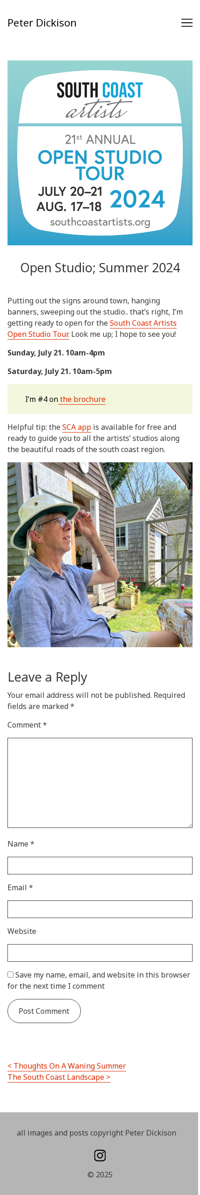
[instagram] (100, 1155)
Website (21, 931)
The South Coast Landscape (55, 1077)
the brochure (82, 399)
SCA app (76, 427)
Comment (27, 725)
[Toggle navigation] (187, 22)
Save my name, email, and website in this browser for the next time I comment (98, 980)
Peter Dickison (42, 22)
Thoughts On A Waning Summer (69, 1066)
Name (20, 844)
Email (20, 887)
